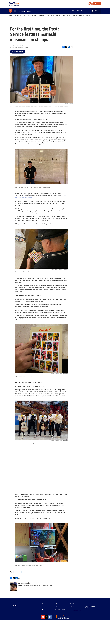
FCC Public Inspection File (76, 610)
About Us (49, 15)
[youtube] (42, 609)
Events (58, 15)
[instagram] (42, 603)
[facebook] (42, 606)
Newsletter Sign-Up (78, 15)
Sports (17, 15)
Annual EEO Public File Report (90, 607)
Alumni (88, 15)
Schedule (41, 15)
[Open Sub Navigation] (13, 15)
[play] (10, 11)
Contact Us (72, 606)
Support (65, 15)
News (10, 15)
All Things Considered (29, 572)
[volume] (15, 11)
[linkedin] (56, 603)
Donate (97, 4)
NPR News (17, 572)
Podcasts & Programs (29, 15)
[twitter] (56, 606)
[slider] (17, 11)
